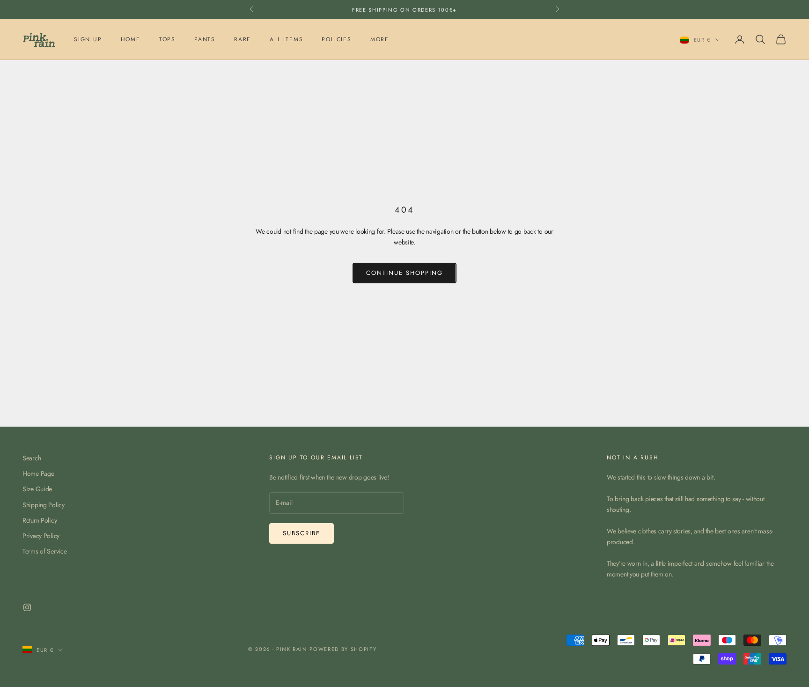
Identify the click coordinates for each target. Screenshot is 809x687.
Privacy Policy (40, 535)
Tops (167, 39)
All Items (286, 39)
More (379, 39)
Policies (336, 39)
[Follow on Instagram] (27, 607)
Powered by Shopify (342, 649)
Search (31, 458)
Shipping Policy (43, 505)
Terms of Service (44, 551)
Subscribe (301, 533)
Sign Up (88, 39)
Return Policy (39, 520)
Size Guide (37, 489)
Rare (242, 39)
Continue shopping (404, 272)
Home (130, 39)
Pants (204, 39)
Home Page (38, 473)
